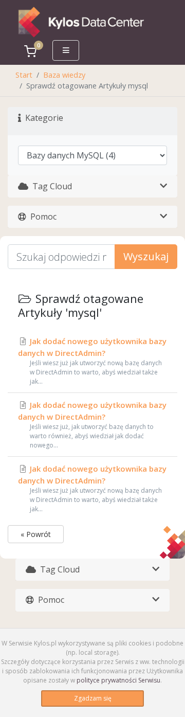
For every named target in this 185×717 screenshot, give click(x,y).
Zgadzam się (93, 698)
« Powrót (36, 534)
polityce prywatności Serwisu (118, 680)
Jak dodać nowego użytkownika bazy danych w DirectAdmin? (92, 361)
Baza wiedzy (64, 75)
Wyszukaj (146, 256)
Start (23, 75)
